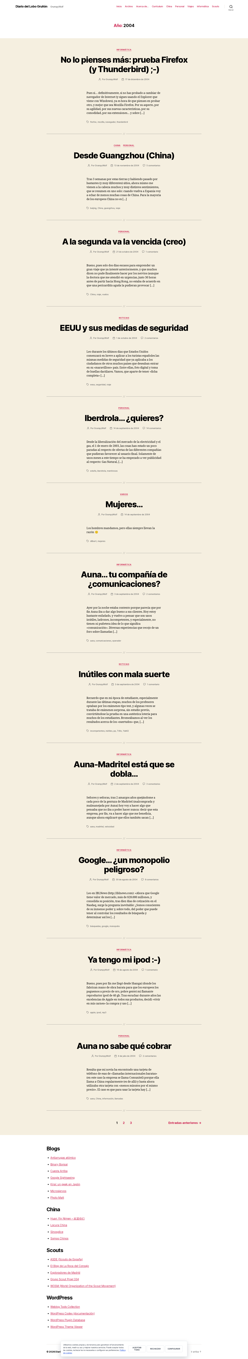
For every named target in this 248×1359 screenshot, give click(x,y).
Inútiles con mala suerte (124, 674)
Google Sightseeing (62, 1177)
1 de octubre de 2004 (126, 338)
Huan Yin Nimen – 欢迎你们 (67, 1218)
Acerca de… (142, 6)
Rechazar (155, 1349)
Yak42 (126, 731)
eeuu (92, 384)
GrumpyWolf (112, 79)
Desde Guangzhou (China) (124, 155)
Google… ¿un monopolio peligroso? (124, 864)
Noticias (124, 318)
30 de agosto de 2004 (126, 879)
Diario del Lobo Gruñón (31, 6)
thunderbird (122, 122)
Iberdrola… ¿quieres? (124, 418)
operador (116, 640)
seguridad (101, 384)
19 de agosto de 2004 (127, 970)
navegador (110, 122)
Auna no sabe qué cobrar (124, 1046)
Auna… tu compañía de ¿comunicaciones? (124, 579)
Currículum (157, 6)
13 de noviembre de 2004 (126, 165)
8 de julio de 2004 (126, 1056)
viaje (118, 208)
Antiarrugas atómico (63, 1157)
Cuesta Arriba (59, 1171)
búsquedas (95, 926)
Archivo (129, 6)
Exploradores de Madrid (65, 1272)
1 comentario (152, 251)
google (105, 926)
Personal (179, 6)
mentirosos (112, 471)
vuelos (105, 294)
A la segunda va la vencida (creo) (124, 241)
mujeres (101, 541)
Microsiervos (58, 1191)
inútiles (109, 731)
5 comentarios (153, 165)
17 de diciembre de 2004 (137, 79)
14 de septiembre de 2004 (126, 428)
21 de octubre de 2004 (127, 251)
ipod (99, 1012)
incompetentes (97, 731)
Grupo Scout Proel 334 (64, 1279)
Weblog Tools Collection (65, 1306)
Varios (124, 494)
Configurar (174, 1349)
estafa (93, 471)
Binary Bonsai (59, 1164)
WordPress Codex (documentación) (72, 1313)
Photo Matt (57, 1197)
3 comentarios (153, 784)
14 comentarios (153, 428)
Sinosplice (56, 1231)
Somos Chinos (59, 1238)
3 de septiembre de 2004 (126, 594)
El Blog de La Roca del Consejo (69, 1266)
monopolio (115, 926)
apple (93, 1012)
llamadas (119, 1098)
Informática (203, 6)
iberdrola (101, 471)
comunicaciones (103, 640)
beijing (93, 208)
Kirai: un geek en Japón (65, 1184)
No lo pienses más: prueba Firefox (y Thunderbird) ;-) (124, 64)
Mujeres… (124, 504)
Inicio (119, 6)
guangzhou (109, 208)
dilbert (93, 541)
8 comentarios (152, 879)
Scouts (215, 6)
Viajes (190, 6)
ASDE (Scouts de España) (66, 1259)
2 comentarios (151, 338)
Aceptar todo (137, 1348)
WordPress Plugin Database (67, 1320)
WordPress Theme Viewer (66, 1326)
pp (114, 731)
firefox (93, 122)
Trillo (119, 731)
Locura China (58, 1225)
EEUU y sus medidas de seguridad (124, 328)
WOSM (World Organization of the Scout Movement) (83, 1286)
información (108, 1098)
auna (92, 640)
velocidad (109, 826)
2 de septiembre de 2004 (126, 784)
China (169, 6)
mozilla (101, 122)
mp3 (104, 1012)
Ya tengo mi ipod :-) (124, 960)
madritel (100, 826)
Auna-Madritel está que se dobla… (124, 769)
